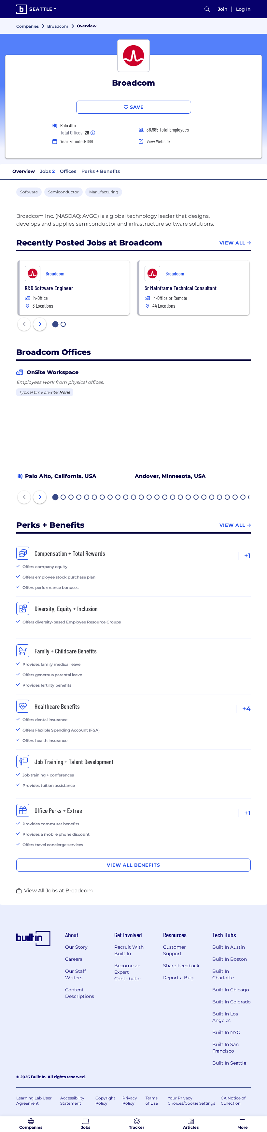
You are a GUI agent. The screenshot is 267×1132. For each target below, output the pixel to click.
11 (133, 498)
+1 (247, 556)
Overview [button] (23, 171)
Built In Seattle (229, 1063)
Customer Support (174, 950)
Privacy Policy (129, 1101)
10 (126, 498)
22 (220, 498)
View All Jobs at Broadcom (58, 890)
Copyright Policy (105, 1101)
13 (149, 498)
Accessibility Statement (72, 1101)
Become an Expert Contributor (127, 972)
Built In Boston (229, 959)
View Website (158, 141)
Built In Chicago (230, 990)
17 (180, 498)
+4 (246, 709)
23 (227, 498)
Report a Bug (178, 978)
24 (235, 498)
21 (212, 498)
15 (165, 498)
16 (173, 498)
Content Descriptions (79, 993)
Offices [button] (68, 171)
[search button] (207, 9)
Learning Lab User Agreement (34, 1101)
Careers (73, 959)
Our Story (76, 947)
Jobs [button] (47, 171)
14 (157, 498)
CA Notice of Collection (233, 1101)
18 (188, 498)
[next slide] (39, 324)
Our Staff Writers (75, 974)
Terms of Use (152, 1101)
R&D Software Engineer (49, 287)
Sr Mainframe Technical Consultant (181, 287)
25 (243, 498)
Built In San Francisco (225, 1047)
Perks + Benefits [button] (100, 171)
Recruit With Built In (129, 950)
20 (204, 498)
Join (223, 9)
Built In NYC (226, 1032)
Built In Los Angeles (225, 1017)
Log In (243, 9)
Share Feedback (181, 966)
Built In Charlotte (223, 974)
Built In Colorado (231, 1002)
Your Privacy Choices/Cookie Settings (191, 1101)
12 (141, 498)
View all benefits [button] (133, 865)
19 (196, 498)
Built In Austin (228, 947)
